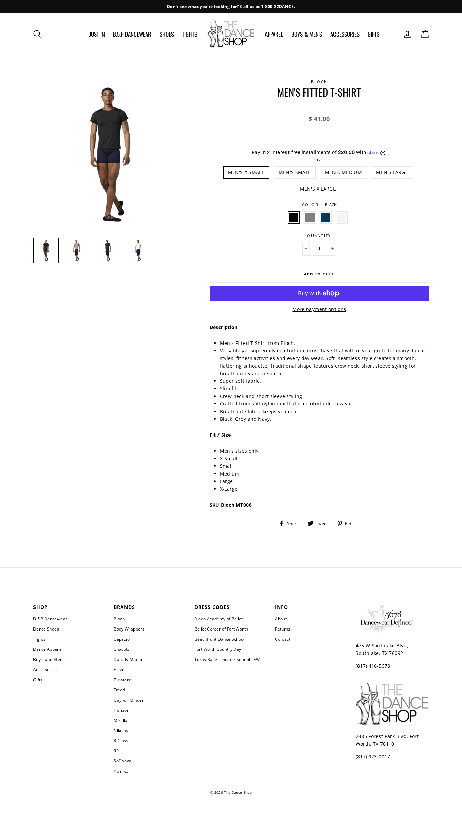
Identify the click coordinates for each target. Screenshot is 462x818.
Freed (119, 689)
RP (116, 750)
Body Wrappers (129, 629)
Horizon (121, 710)
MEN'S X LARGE (318, 188)
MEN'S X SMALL (246, 172)
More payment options (319, 309)
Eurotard (122, 679)
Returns (282, 629)
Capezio (122, 639)
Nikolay (121, 730)
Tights (189, 34)
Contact (282, 639)
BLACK (294, 217)
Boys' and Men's (49, 659)
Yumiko (121, 771)
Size (319, 159)
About (281, 618)
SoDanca (122, 761)
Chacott (121, 649)
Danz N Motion (128, 659)
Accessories (345, 34)
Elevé (119, 669)
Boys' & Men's (306, 34)
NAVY (326, 217)
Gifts (373, 34)
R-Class (121, 740)
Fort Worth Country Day (217, 649)
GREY (310, 217)
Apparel (274, 34)
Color (319, 204)
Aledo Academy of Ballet (218, 618)
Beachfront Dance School (219, 639)
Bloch (119, 618)
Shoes (167, 34)
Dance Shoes (46, 629)
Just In (97, 34)
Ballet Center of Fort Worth (221, 629)
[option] (231, 6)
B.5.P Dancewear (132, 34)
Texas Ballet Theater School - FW (227, 659)
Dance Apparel (48, 649)
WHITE (342, 217)
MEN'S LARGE (392, 172)
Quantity (319, 235)
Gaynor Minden (129, 700)
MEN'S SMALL (295, 172)
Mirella (121, 720)
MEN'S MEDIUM (343, 172)
